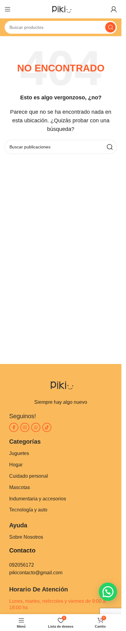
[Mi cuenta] (114, 9)
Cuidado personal (28, 476)
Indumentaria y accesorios (37, 498)
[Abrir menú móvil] (8, 9)
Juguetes (19, 453)
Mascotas (19, 487)
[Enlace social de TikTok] (46, 427)
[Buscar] (110, 27)
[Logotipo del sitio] (60, 8)
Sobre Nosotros (26, 537)
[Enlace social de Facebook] (13, 427)
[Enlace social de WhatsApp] (35, 427)
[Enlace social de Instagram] (24, 427)
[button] (108, 592)
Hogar (16, 464)
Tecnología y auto (28, 509)
